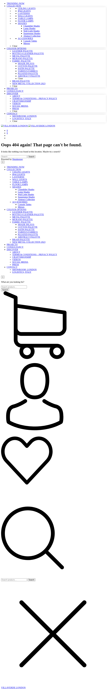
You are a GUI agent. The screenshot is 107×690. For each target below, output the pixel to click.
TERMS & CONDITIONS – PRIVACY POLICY (34, 254)
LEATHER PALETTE (22, 212)
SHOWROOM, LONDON (24, 269)
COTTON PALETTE (27, 227)
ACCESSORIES (19, 202)
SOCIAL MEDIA (20, 262)
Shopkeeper (17, 159)
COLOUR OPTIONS (16, 209)
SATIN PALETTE (26, 229)
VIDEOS (16, 259)
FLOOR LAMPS (20, 184)
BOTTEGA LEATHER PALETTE (28, 214)
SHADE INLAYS (26, 224)
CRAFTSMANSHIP (21, 257)
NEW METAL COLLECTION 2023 (28, 242)
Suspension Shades (26, 197)
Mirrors (21, 207)
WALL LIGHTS (19, 179)
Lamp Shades (24, 192)
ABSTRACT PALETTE (29, 237)
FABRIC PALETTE (21, 222)
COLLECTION (14, 169)
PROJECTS (12, 244)
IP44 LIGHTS (18, 174)
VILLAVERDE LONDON (13, 687)
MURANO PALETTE (22, 219)
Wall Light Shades (26, 194)
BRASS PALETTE (21, 239)
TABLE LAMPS (20, 182)
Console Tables (24, 204)
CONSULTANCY (15, 247)
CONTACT (12, 267)
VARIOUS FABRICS (28, 232)
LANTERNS (18, 177)
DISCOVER (12, 249)
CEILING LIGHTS (21, 172)
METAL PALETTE (21, 217)
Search (31, 580)
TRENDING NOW (15, 167)
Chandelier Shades (26, 189)
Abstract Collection (26, 199)
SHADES (16, 187)
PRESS (15, 264)
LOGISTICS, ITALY (21, 272)
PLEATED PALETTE (28, 234)
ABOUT (16, 252)
